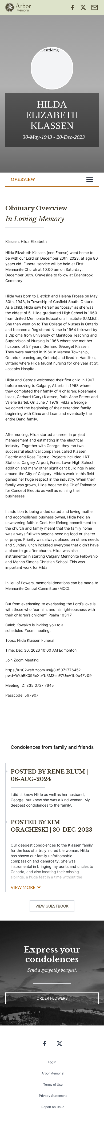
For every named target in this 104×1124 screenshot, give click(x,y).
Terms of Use (53, 1084)
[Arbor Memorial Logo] (18, 7)
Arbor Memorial (53, 1073)
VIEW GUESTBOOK (52, 906)
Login (52, 1062)
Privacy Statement (53, 1096)
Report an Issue (52, 1107)
